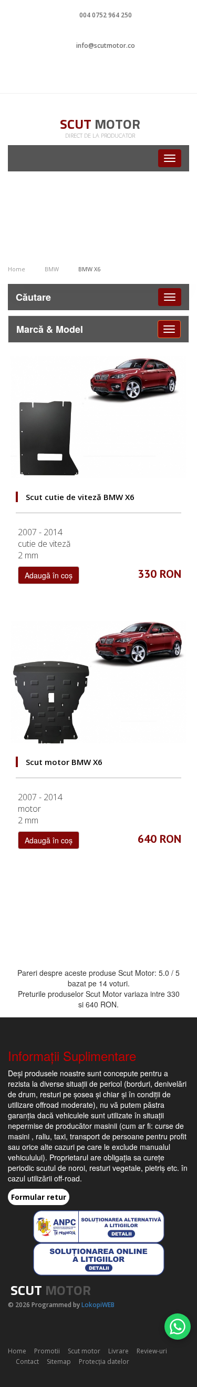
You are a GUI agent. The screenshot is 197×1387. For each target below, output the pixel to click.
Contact (27, 1361)
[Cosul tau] (98, 75)
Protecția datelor (104, 1361)
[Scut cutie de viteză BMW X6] (98, 417)
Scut (100, 124)
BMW (52, 269)
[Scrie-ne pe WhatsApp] (177, 1326)
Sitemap (59, 1361)
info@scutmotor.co (105, 45)
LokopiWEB (98, 1304)
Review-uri (152, 1351)
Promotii (47, 1351)
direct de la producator (100, 135)
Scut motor (84, 1351)
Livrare (118, 1351)
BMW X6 (89, 269)
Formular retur (38, 1197)
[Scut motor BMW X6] (98, 682)
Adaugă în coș (48, 575)
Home (16, 269)
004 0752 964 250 (105, 15)
